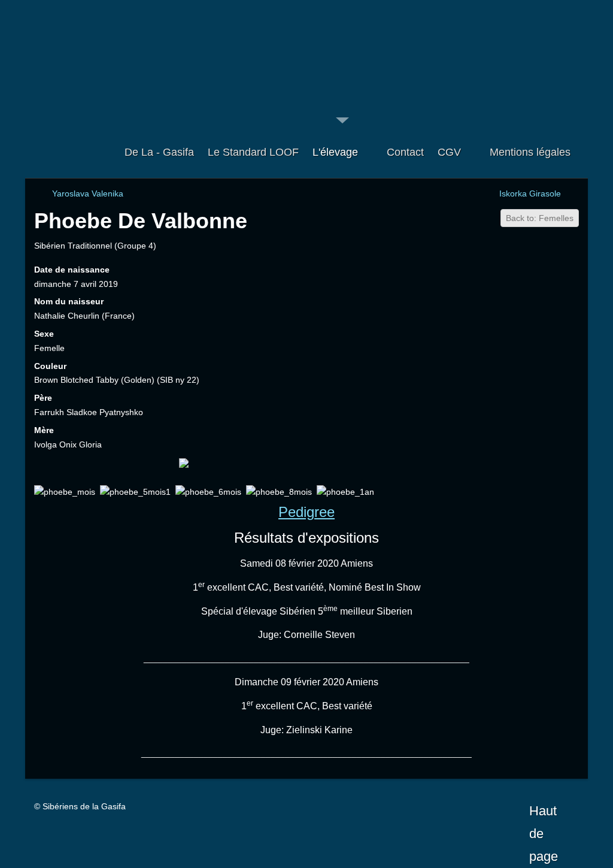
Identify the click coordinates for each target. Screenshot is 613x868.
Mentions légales (530, 152)
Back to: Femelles (539, 218)
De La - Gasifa (159, 152)
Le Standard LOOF (253, 152)
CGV (449, 152)
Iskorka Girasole (530, 193)
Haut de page (543, 812)
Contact (405, 152)
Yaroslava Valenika (87, 193)
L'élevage (335, 152)
